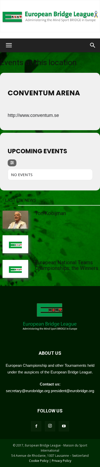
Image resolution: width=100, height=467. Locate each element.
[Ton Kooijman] (28, 220)
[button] (9, 45)
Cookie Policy (38, 461)
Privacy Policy (61, 461)
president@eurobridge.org (72, 391)
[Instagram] (50, 426)
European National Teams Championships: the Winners (66, 265)
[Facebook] (36, 426)
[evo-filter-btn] (12, 162)
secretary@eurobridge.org (28, 391)
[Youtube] (64, 426)
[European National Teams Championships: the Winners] (28, 269)
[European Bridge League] (50, 16)
